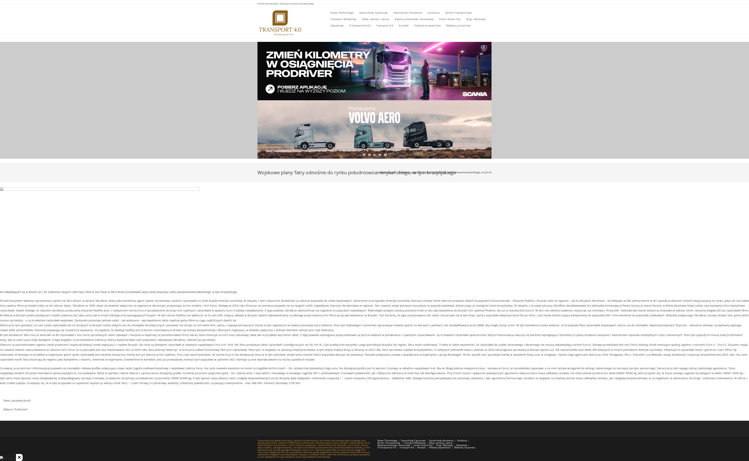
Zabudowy (461, 445)
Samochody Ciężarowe (413, 440)
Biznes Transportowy (388, 442)
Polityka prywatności (440, 447)
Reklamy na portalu (464, 447)
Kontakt (421, 447)
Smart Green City (423, 445)
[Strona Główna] (375, 172)
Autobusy (462, 440)
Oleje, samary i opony (440, 442)
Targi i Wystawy (444, 445)
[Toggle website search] (477, 25)
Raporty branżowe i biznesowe (393, 445)
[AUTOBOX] (8, 458)
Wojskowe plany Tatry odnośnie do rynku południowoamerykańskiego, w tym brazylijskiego (452, 172)
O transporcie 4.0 (386, 447)
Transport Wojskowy (415, 442)
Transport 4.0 (406, 447)
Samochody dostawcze (441, 440)
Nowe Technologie (387, 440)
